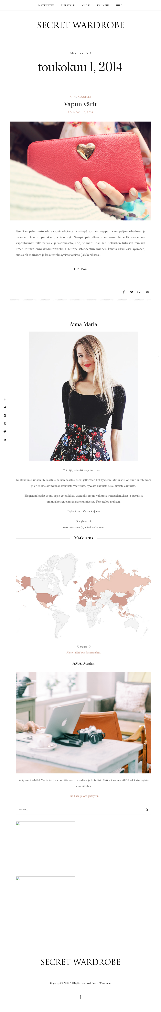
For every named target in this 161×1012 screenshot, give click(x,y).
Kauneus (103, 5)
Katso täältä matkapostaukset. (83, 653)
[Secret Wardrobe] (80, 25)
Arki (73, 96)
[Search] (147, 810)
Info (119, 5)
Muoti (86, 5)
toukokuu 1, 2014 (80, 112)
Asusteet (84, 96)
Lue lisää (80, 269)
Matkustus (46, 5)
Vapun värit (80, 104)
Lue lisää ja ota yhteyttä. (84, 796)
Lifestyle (68, 5)
